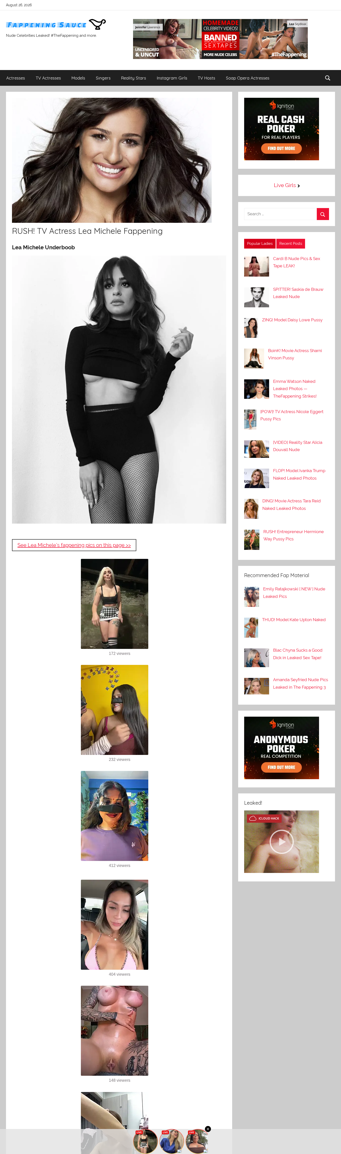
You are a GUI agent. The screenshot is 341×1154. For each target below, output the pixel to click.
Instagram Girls (172, 78)
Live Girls (285, 185)
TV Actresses (48, 78)
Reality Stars (133, 78)
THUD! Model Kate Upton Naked (294, 619)
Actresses (15, 78)
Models (78, 78)
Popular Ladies (260, 243)
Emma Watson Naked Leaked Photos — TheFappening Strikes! (295, 389)
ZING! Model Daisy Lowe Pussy (292, 319)
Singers (103, 78)
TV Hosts (206, 78)
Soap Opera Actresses (247, 78)
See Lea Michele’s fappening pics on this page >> (74, 545)
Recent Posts (290, 243)
